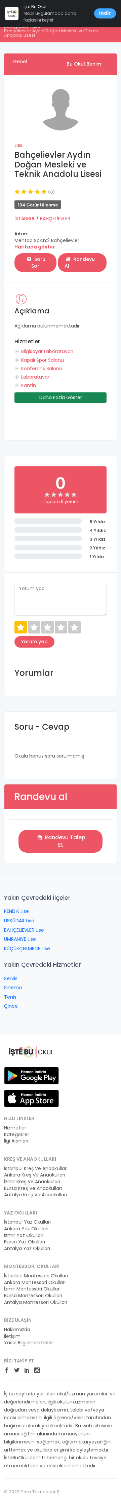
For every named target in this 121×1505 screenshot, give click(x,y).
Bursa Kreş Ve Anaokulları (33, 1188)
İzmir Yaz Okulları (23, 1235)
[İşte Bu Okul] (31, 1051)
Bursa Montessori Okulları (33, 1295)
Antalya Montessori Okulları (35, 1302)
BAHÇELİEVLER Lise (24, 930)
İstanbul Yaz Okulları (27, 1222)
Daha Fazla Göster (60, 397)
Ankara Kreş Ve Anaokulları (34, 1175)
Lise (18, 145)
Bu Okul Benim (84, 64)
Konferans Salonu (41, 368)
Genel (20, 61)
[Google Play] (31, 1075)
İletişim (12, 1336)
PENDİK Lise (16, 911)
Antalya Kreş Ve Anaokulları (35, 1195)
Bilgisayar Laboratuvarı (47, 351)
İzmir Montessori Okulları (32, 1289)
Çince (11, 1006)
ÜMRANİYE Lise (20, 939)
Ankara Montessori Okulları (35, 1282)
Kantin (28, 385)
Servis (10, 978)
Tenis (10, 997)
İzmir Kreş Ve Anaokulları (32, 1182)
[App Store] (31, 1098)
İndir (105, 13)
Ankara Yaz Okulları (26, 1229)
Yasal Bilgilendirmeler (28, 1343)
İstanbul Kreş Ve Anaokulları (36, 1168)
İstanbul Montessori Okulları (36, 1276)
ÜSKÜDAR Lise (19, 920)
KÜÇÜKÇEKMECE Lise (27, 948)
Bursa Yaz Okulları (24, 1242)
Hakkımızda (17, 1329)
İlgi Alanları (16, 1141)
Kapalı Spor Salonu (42, 360)
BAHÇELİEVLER (55, 218)
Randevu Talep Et (64, 841)
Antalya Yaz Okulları (27, 1248)
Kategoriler (16, 1134)
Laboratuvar (35, 377)
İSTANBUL (25, 218)
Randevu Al (80, 262)
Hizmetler (15, 1128)
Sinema (13, 987)
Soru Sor (38, 262)
